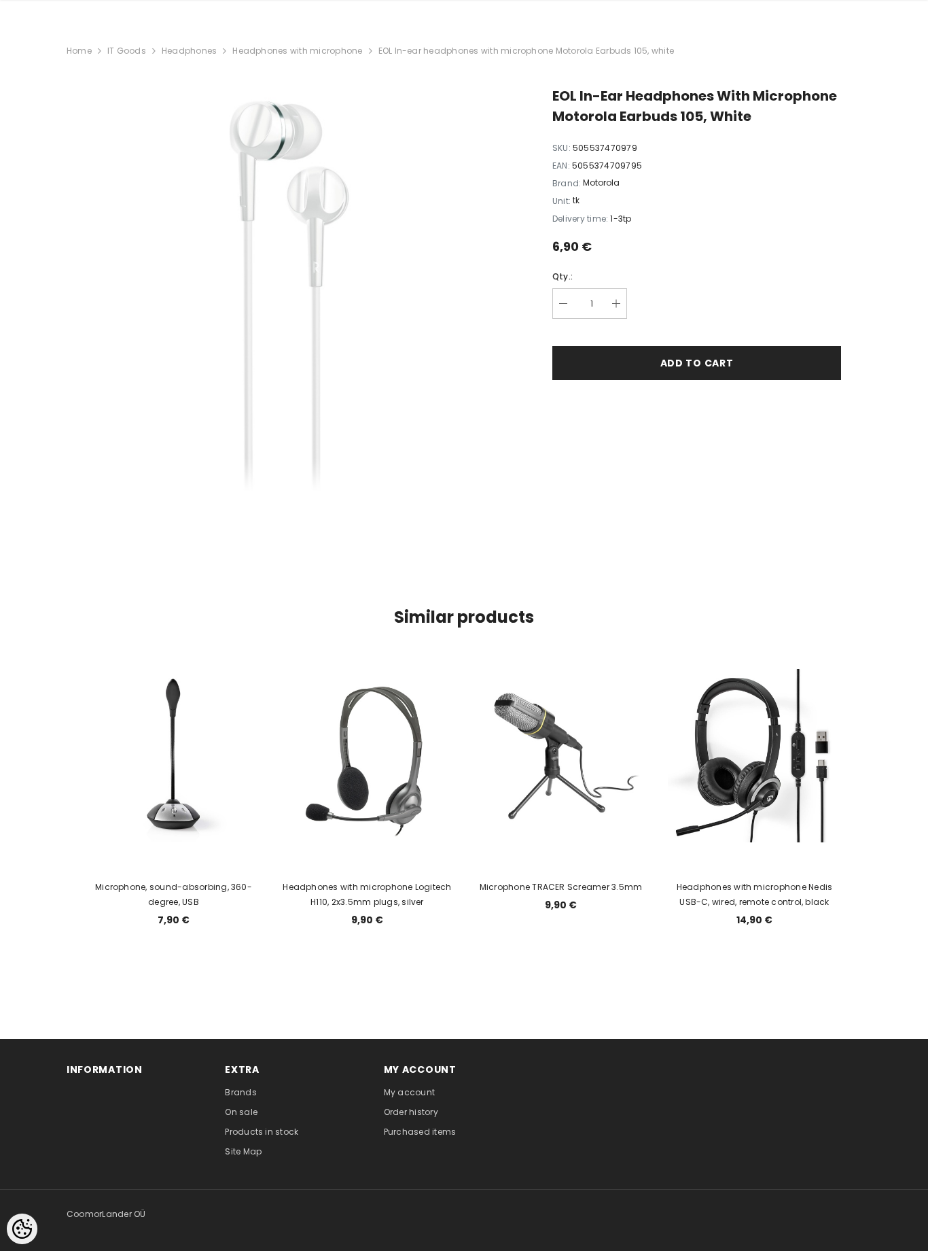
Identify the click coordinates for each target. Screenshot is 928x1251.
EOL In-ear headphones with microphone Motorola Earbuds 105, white (526, 50)
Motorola (601, 182)
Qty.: (562, 276)
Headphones (189, 50)
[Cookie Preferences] (22, 1229)
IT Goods (126, 50)
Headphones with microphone (297, 50)
